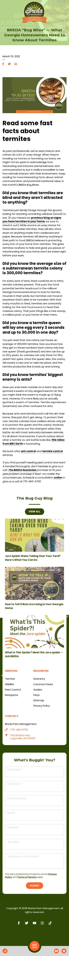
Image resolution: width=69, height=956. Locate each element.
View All (34, 511)
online (58, 477)
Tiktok (50, 923)
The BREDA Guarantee (22, 470)
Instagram (42, 923)
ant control (28, 451)
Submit (34, 885)
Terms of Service (27, 877)
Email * (12, 813)
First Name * (15, 769)
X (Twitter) (27, 923)
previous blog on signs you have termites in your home (32, 219)
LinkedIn (16, 64)
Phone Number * (18, 798)
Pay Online (56, 950)
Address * (14, 827)
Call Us (5, 950)
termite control (52, 451)
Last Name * (15, 784)
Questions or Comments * (24, 856)
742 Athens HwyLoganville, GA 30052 (22, 737)
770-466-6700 (19, 729)
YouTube (35, 923)
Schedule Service (63, 950)
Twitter (9, 64)
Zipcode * (14, 842)
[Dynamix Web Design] (34, 934)
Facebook (3, 64)
